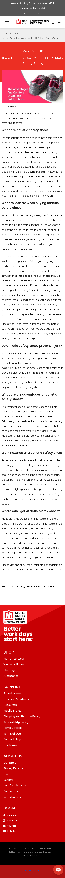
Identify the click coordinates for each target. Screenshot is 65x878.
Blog (6, 774)
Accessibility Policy (15, 722)
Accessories (10, 676)
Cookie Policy (12, 739)
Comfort (11, 107)
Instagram (12, 820)
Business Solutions (16, 699)
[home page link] (32, 21)
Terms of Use (12, 733)
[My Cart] (59, 22)
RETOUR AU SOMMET (33, 871)
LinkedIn (11, 831)
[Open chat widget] (58, 870)
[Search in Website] (53, 23)
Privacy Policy (12, 728)
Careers (8, 780)
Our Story (10, 762)
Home (6, 33)
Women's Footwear (16, 664)
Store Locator (12, 693)
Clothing (9, 670)
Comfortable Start (15, 785)
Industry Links (12, 797)
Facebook (12, 815)
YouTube (11, 825)
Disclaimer (10, 745)
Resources (10, 705)
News (15, 33)
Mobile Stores (12, 710)
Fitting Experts (13, 768)
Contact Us (10, 791)
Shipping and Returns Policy (21, 716)
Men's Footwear (13, 658)
